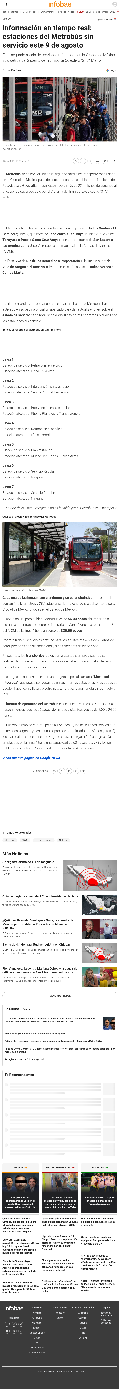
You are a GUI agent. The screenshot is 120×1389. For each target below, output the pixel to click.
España (37, 1328)
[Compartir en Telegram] (105, 161)
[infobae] (60, 4)
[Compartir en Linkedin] (97, 161)
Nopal (62, 12)
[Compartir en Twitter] (90, 161)
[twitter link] (14, 1324)
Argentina (37, 1318)
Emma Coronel (39, 12)
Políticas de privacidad (106, 1321)
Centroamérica (37, 1347)
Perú (37, 1342)
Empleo (60, 1318)
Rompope (53, 12)
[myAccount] (114, 4)
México (7, 19)
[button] (5, 4)
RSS (37, 1357)
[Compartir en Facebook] (83, 161)
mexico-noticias (43, 840)
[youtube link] (7, 1331)
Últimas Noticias (37, 1352)
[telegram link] (14, 1331)
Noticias (63, 840)
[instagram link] (20, 1324)
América (37, 1313)
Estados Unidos (37, 1332)
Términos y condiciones (106, 1314)
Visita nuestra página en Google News (31, 758)
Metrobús (10, 840)
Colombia (37, 1323)
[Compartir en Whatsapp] (76, 161)
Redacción (60, 1313)
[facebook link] (7, 1324)
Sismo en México (22, 12)
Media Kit (83, 1337)
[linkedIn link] (20, 1331)
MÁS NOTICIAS (60, 996)
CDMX (25, 840)
